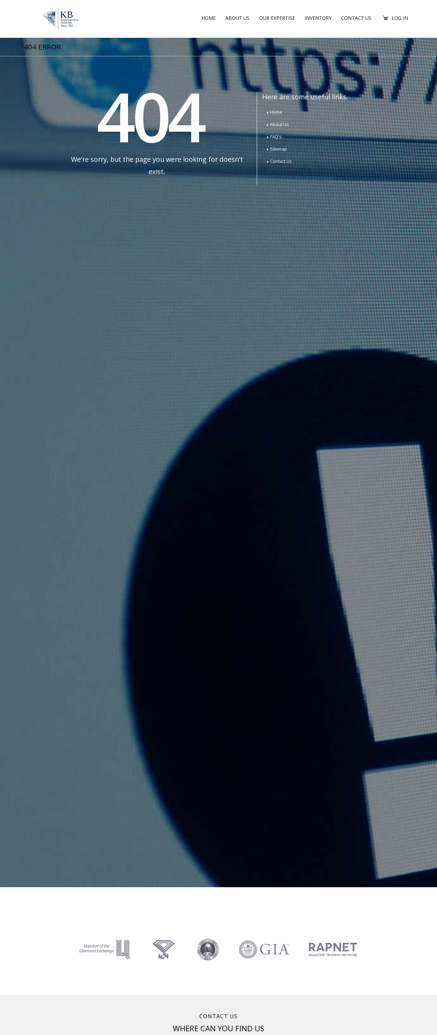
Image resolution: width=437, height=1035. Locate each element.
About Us (237, 18)
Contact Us (356, 18)
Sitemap (278, 149)
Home (208, 18)
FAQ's (276, 137)
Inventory (318, 18)
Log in (400, 18)
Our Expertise (277, 18)
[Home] (65, 18)
